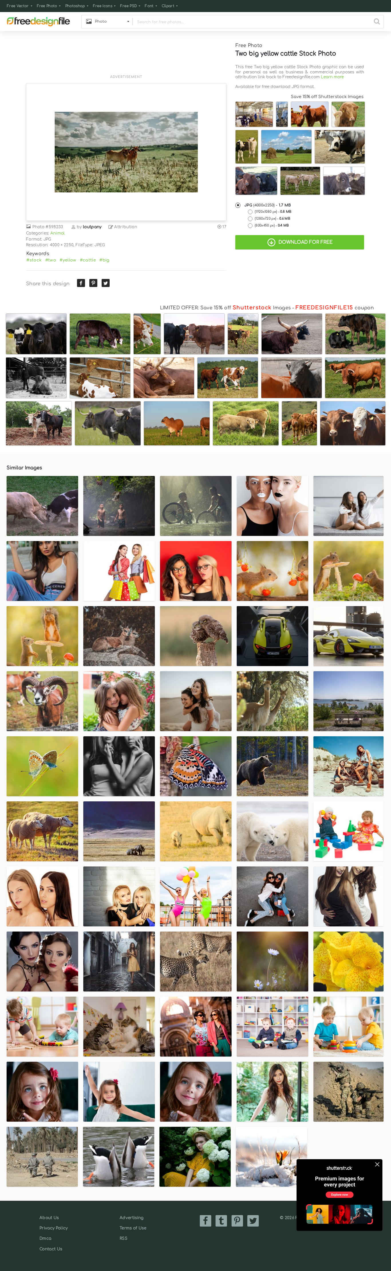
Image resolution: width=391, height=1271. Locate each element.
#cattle (88, 260)
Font (149, 6)
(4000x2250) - (267, 205)
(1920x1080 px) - (273, 212)
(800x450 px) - (272, 225)
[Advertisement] (126, 56)
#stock (34, 260)
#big (104, 260)
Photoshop (75, 6)
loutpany (92, 227)
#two (50, 260)
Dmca (45, 1238)
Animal (57, 233)
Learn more (332, 77)
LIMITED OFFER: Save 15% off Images (225, 308)
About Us (49, 1218)
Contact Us (51, 1249)
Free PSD (128, 6)
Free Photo (47, 6)
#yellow (68, 260)
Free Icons (102, 6)
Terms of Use (133, 1228)
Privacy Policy (54, 1228)
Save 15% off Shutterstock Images (327, 96)
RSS (123, 1238)
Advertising (132, 1218)
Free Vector (18, 6)
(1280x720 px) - (272, 218)
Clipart (168, 6)
